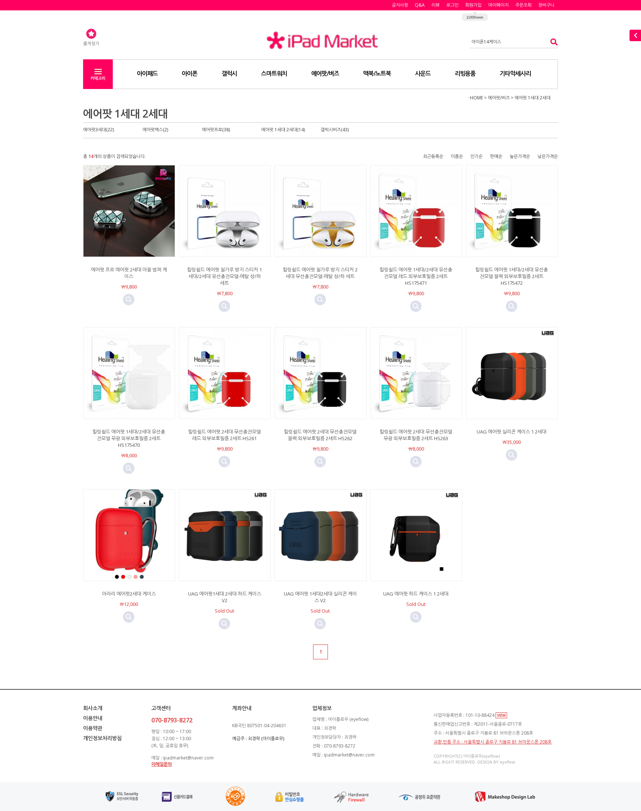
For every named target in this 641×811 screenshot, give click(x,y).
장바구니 (546, 5)
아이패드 (147, 73)
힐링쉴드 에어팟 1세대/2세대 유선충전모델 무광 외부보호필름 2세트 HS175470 (128, 438)
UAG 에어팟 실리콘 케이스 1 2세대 (511, 431)
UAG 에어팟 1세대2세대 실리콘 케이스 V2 (320, 597)
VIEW (501, 715)
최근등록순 (433, 156)
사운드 (423, 73)
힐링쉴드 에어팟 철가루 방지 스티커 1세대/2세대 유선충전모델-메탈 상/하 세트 (224, 276)
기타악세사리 (515, 73)
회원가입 (473, 5)
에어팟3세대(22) (98, 129)
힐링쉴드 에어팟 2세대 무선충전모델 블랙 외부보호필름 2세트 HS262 (320, 435)
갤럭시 (229, 73)
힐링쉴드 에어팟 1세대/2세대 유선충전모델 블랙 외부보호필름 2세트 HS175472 (511, 276)
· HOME (475, 98)
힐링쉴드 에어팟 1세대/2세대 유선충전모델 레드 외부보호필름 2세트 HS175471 (415, 276)
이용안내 (92, 718)
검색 (552, 42)
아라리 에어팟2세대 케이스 (129, 593)
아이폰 (189, 73)
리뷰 (435, 5)
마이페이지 (498, 5)
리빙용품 (465, 73)
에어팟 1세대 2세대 (532, 98)
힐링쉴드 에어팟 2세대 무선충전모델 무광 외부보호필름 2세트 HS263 (415, 435)
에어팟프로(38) (216, 129)
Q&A (420, 5)
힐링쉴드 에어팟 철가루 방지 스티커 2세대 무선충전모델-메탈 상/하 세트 (320, 273)
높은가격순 (520, 156)
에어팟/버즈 (325, 73)
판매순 (496, 156)
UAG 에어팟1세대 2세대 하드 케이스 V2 (224, 597)
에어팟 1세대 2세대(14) (283, 129)
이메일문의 (161, 764)
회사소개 (92, 708)
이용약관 (92, 728)
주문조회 (523, 5)
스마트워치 (274, 73)
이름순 (457, 156)
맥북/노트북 (377, 73)
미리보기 (129, 300)
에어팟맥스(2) (155, 129)
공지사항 (400, 5)
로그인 (452, 5)
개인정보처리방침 (102, 738)
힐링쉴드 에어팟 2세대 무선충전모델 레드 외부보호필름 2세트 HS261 (224, 435)
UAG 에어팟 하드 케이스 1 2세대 (415, 593)
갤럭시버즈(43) (334, 129)
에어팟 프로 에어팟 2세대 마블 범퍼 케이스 (129, 273)
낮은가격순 (548, 156)
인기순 (476, 156)
